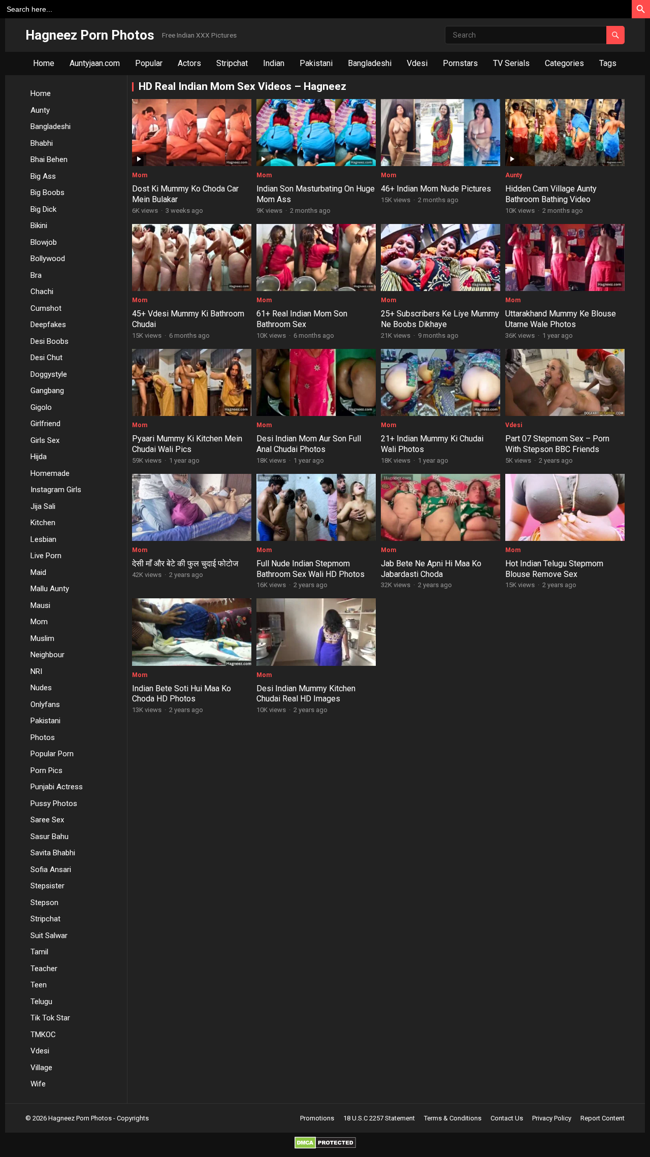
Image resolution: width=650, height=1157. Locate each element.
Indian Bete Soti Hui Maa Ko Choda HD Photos (181, 694)
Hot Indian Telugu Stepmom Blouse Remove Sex (554, 569)
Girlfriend (45, 423)
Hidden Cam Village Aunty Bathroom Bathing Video (551, 194)
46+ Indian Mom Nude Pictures (436, 189)
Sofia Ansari (50, 869)
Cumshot (45, 308)
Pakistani (316, 63)
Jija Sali (42, 506)
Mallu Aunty (49, 588)
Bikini (38, 225)
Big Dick (43, 209)
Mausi (40, 605)
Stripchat (232, 63)
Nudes (41, 687)
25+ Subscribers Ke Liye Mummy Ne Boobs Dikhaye (440, 319)
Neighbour (47, 654)
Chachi (41, 291)
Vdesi (417, 63)
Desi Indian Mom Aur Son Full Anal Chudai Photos (308, 444)
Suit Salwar (49, 935)
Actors (189, 63)
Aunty (40, 110)
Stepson (44, 902)
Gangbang (47, 390)
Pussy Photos (53, 803)
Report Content (602, 1118)
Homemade (50, 473)
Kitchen (42, 522)
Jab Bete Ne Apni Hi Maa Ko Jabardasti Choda (431, 569)
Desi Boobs (49, 341)
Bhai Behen (49, 159)
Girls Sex (44, 440)
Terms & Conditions (452, 1118)
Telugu (41, 1001)
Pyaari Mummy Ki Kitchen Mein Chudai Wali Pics (187, 444)
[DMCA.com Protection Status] (325, 1146)
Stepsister (47, 885)
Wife (38, 1083)
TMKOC (43, 1034)
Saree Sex (47, 819)
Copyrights (133, 1118)
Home (43, 63)
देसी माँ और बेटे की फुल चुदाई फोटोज (185, 563)
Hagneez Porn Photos (89, 35)
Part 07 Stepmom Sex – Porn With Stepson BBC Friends (557, 444)
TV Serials (511, 63)
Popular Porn (52, 753)
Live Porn (45, 555)
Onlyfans (45, 704)
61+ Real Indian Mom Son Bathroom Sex (301, 319)
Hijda (38, 456)
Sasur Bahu (49, 836)
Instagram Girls (55, 489)
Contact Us (507, 1118)
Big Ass (43, 176)
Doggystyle (48, 374)
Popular (148, 63)
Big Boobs (47, 192)
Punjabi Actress (56, 786)
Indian (273, 63)
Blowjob (43, 242)
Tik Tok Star (50, 1017)
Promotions (317, 1118)
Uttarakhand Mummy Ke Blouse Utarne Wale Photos (560, 319)
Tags (607, 63)
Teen (38, 984)
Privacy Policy (551, 1118)
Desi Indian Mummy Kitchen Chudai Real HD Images (305, 694)
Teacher (43, 968)
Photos (42, 737)
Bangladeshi (370, 63)
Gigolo (41, 407)
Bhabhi (41, 143)
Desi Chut (46, 357)
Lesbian (43, 539)
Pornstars (460, 63)
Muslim (42, 638)
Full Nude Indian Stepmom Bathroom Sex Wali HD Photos (310, 569)
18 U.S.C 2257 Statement (379, 1118)
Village (41, 1067)
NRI (36, 671)
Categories (564, 63)
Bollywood (47, 258)
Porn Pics (46, 770)
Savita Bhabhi (52, 852)
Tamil (39, 951)
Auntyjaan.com (95, 63)
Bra (36, 275)
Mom (39, 621)
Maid (38, 572)
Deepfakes (48, 324)
